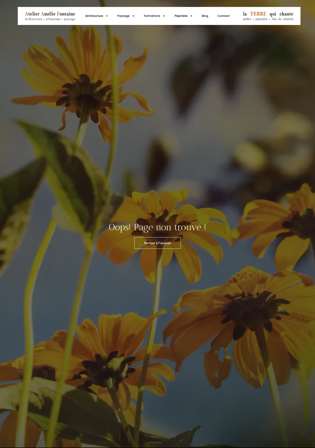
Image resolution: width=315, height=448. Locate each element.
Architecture (94, 16)
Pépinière (181, 16)
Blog (205, 16)
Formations (152, 16)
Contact (223, 16)
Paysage (123, 16)
